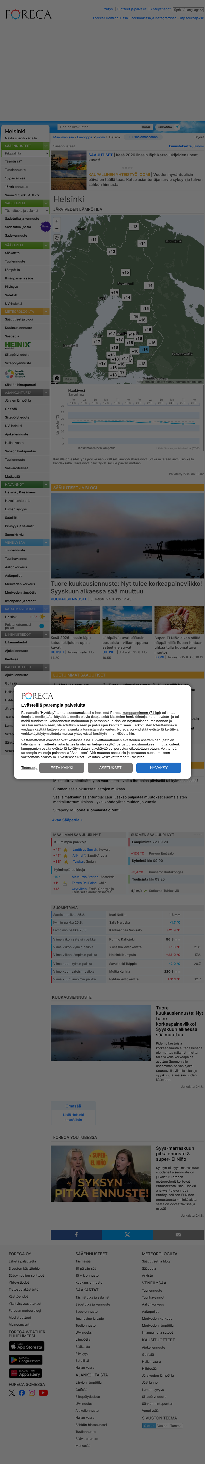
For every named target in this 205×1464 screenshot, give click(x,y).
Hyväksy (159, 768)
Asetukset (110, 768)
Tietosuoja (29, 768)
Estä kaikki (61, 768)
